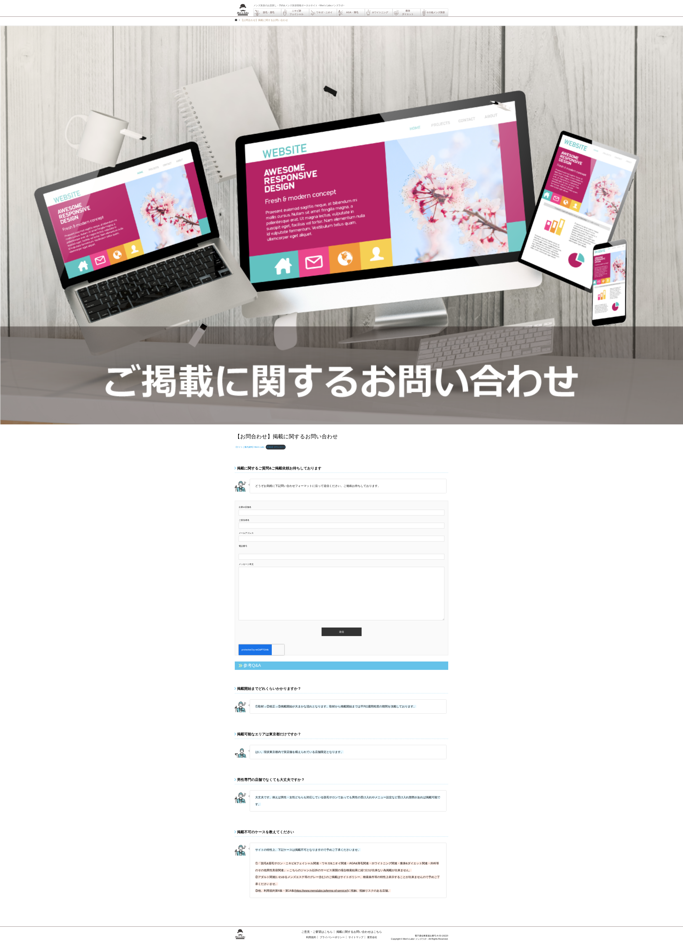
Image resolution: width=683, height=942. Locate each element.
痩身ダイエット (408, 12)
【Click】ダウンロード (276, 447)
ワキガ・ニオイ (324, 12)
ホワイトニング (380, 12)
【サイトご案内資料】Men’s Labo (249, 447)
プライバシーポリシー (332, 937)
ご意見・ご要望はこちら (317, 931)
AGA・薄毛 (352, 12)
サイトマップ (355, 937)
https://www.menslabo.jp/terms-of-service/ (321, 890)
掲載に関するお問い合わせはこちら (359, 931)
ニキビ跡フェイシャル (296, 12)
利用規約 (311, 937)
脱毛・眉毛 (268, 12)
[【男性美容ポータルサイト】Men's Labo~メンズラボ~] (243, 15)
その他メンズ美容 (435, 12)
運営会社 (372, 937)
